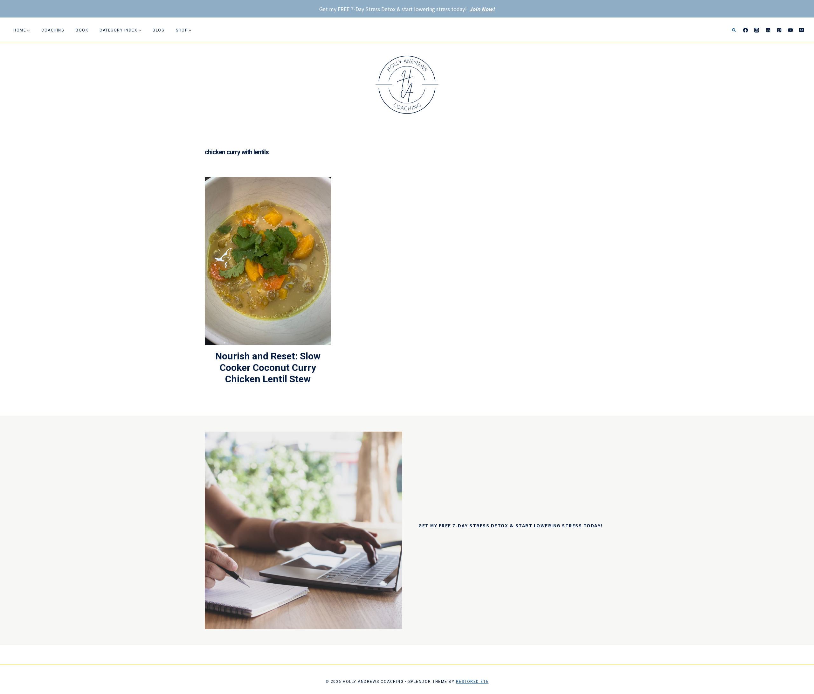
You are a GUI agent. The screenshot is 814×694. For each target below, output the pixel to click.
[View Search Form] (734, 30)
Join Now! (482, 9)
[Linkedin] (768, 30)
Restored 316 (472, 681)
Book (82, 30)
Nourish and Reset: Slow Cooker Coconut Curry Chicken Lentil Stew (268, 367)
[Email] (801, 30)
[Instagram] (757, 30)
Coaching (52, 30)
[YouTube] (790, 30)
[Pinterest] (779, 30)
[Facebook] (746, 30)
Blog (158, 30)
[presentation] (268, 261)
